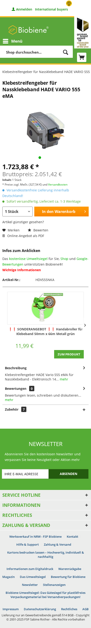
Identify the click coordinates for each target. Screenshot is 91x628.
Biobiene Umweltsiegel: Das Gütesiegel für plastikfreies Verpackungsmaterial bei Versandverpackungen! (45, 595)
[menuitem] (12, 41)
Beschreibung (16, 368)
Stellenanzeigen (54, 585)
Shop (64, 258)
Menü (16, 41)
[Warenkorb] (81, 57)
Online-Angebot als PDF (25, 236)
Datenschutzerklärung (40, 609)
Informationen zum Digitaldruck (30, 569)
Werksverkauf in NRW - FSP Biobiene (35, 536)
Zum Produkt (69, 354)
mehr (63, 379)
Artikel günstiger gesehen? (23, 222)
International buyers (51, 9)
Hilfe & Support (27, 544)
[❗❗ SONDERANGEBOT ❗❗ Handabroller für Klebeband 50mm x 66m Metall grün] (45, 308)
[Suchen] (65, 52)
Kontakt (72, 536)
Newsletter (30, 585)
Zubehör (15, 409)
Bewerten (40, 230)
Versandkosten (57, 184)
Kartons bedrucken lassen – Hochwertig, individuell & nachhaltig (45, 554)
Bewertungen (15, 388)
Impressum (11, 609)
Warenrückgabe (69, 569)
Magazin (8, 577)
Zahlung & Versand (57, 544)
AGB (85, 609)
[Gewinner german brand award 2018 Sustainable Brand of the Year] (82, 32)
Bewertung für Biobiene (68, 577)
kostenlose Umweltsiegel (28, 258)
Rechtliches (69, 609)
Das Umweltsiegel (33, 577)
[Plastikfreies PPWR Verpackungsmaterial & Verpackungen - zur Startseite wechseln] (28, 30)
